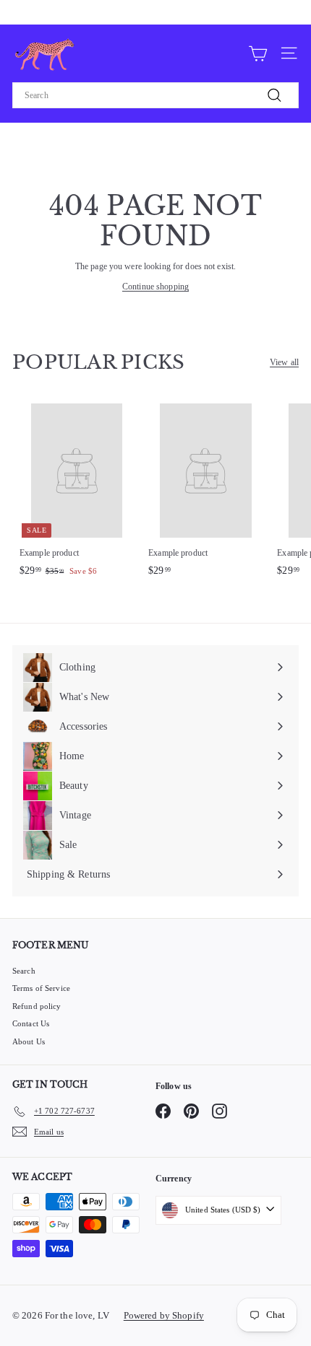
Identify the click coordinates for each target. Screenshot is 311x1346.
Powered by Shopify (164, 1315)
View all (284, 362)
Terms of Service (41, 988)
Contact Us (30, 1023)
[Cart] (258, 52)
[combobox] (155, 95)
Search (23, 970)
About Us (28, 1041)
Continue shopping (155, 286)
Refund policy (36, 1006)
